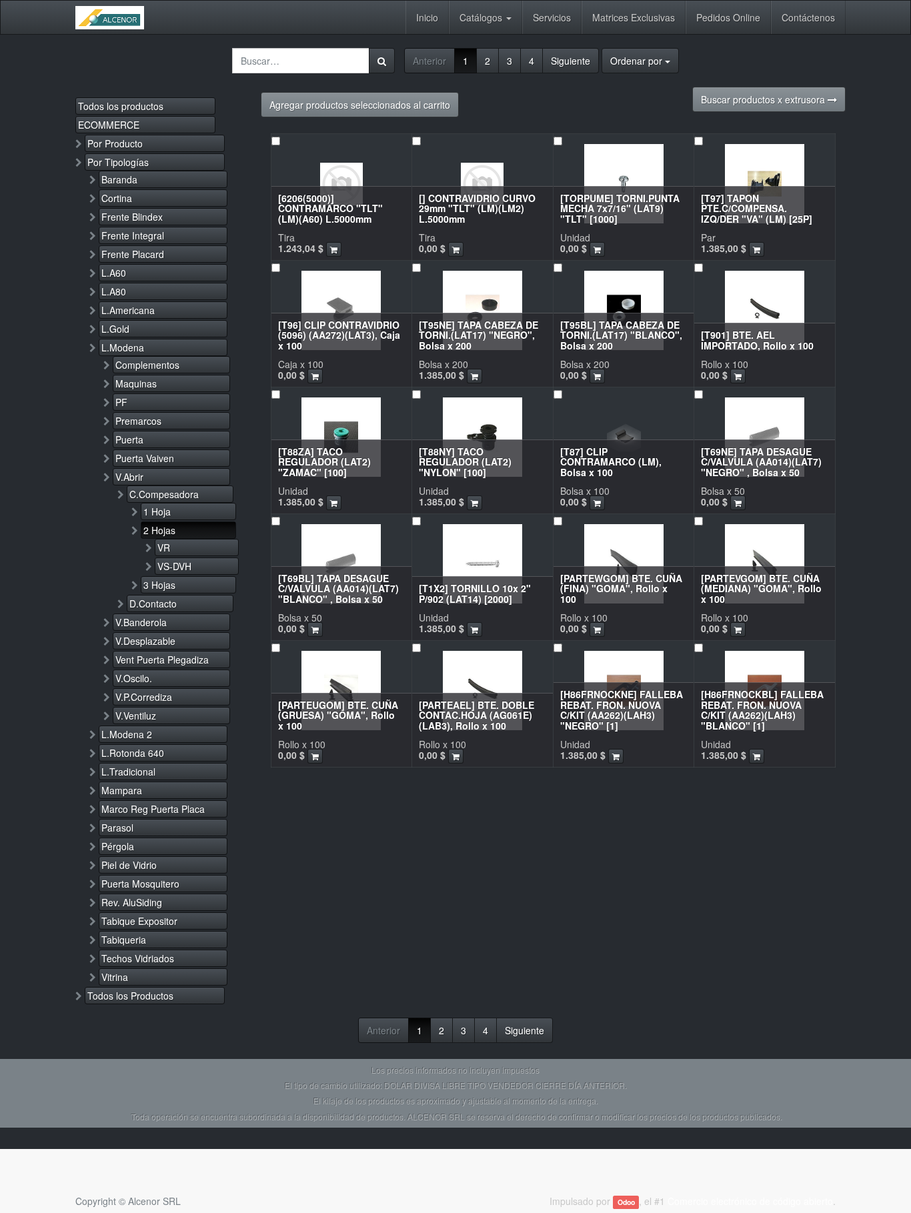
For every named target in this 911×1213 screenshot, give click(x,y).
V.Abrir (129, 476)
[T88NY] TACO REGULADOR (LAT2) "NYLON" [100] (465, 462)
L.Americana (128, 310)
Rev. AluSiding (131, 902)
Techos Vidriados (137, 958)
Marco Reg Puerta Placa (153, 809)
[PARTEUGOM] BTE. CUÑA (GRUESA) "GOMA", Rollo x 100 (338, 715)
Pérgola (117, 846)
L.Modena (122, 347)
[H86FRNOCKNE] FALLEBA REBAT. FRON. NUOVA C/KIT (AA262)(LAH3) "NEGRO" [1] (621, 710)
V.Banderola (141, 622)
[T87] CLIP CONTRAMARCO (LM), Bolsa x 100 (611, 462)
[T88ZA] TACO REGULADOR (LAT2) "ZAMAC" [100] (324, 462)
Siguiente (570, 60)
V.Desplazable (145, 641)
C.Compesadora (164, 494)
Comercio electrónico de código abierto (750, 1201)
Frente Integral (132, 235)
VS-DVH (174, 566)
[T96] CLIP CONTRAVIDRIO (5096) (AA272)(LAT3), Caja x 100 (339, 335)
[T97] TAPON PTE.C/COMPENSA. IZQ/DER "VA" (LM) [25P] (756, 208)
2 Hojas (159, 530)
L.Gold (115, 328)
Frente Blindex (132, 216)
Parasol (117, 827)
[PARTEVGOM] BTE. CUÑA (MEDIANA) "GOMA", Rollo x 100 (761, 588)
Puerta (129, 439)
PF (121, 402)
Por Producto (115, 143)
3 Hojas (159, 584)
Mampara (121, 790)
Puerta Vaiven (144, 458)
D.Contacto (153, 603)
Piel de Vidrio (129, 865)
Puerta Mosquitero (140, 883)
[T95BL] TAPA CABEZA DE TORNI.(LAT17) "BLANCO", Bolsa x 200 (621, 335)
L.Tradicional (128, 771)
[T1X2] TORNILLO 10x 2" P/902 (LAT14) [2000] (475, 593)
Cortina (116, 198)
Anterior (429, 60)
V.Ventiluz (135, 715)
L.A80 (113, 291)
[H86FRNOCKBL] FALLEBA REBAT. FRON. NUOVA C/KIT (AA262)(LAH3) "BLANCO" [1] (762, 710)
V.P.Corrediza (143, 697)
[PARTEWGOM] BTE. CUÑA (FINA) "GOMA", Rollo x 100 (621, 588)
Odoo (626, 1202)
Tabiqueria (123, 939)
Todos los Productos (130, 995)
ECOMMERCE (108, 124)
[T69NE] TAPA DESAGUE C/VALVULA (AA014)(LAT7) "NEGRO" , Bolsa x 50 (761, 462)
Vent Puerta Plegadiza (162, 659)
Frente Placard (132, 254)
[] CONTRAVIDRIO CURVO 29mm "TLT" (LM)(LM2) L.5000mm (477, 208)
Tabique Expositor (139, 921)
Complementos (147, 364)
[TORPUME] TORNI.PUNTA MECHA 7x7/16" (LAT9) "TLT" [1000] (620, 208)
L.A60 (113, 272)
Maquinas (136, 383)
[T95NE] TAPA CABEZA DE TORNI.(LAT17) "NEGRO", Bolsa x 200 (478, 335)
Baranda (119, 179)
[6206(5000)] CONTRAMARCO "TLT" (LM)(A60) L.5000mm (330, 208)
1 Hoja (157, 511)
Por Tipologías (118, 162)
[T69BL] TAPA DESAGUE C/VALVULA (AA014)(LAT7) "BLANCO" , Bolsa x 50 (338, 588)
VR (163, 547)
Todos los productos (120, 106)
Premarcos (138, 420)
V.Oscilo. (133, 678)
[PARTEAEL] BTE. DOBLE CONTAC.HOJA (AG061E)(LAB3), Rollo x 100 (476, 715)
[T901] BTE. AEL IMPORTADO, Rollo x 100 (757, 339)
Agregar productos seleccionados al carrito (359, 104)
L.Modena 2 (126, 734)
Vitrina (114, 977)
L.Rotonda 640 (132, 753)
